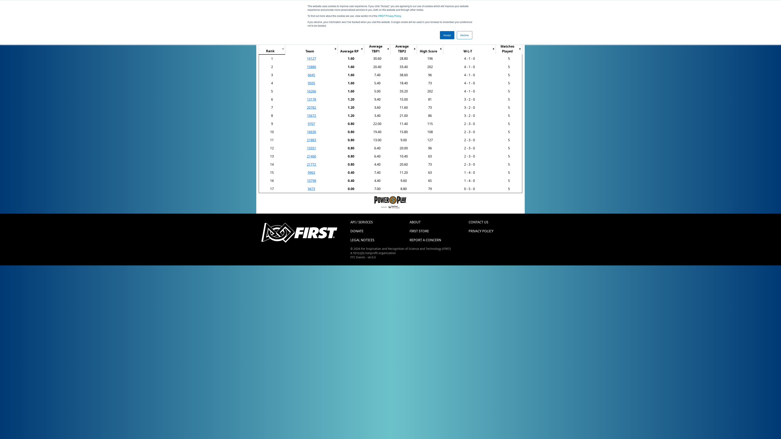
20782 (311, 107)
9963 (311, 172)
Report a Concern (425, 240)
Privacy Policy (389, 15)
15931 (311, 148)
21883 (311, 140)
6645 (311, 75)
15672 (311, 115)
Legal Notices (362, 240)
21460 (311, 156)
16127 (311, 58)
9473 (311, 189)
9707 (311, 124)
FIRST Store (419, 231)
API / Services (361, 222)
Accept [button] (447, 35)
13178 (311, 99)
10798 (311, 180)
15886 (311, 67)
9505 (311, 83)
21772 (311, 164)
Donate (356, 231)
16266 (311, 91)
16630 (311, 132)
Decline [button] (464, 35)
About (415, 222)
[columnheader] (272, 49)
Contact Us (478, 222)
